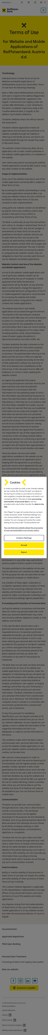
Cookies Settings (24, 538)
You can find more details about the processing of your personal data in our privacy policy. (23, 529)
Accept (24, 545)
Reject (24, 552)
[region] (24, 517)
